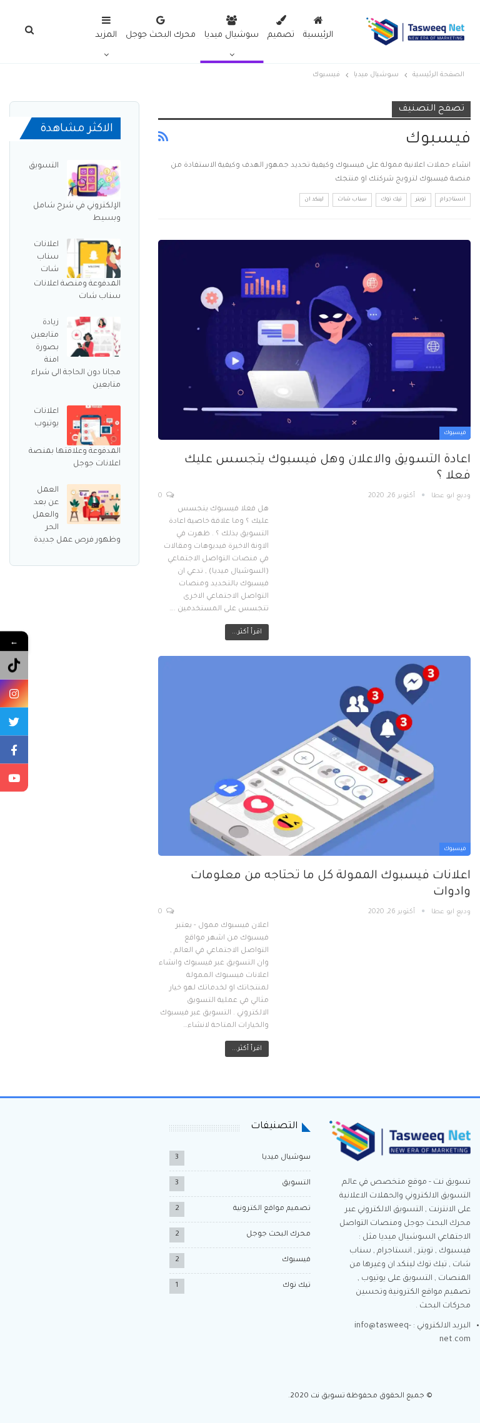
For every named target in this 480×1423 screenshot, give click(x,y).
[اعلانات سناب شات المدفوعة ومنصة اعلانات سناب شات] (94, 259)
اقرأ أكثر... (247, 632)
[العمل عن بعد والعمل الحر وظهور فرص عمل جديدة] (94, 504)
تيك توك (391, 200)
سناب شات (352, 200)
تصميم (281, 35)
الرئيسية (318, 35)
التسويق (296, 1183)
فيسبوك (455, 433)
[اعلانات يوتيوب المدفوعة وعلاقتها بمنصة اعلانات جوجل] (94, 425)
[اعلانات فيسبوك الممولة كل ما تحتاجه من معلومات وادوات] (314, 756)
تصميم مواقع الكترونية (272, 1209)
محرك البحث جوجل (161, 35)
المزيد (106, 35)
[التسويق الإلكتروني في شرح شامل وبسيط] (94, 180)
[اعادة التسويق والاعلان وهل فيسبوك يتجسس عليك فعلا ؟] (314, 340)
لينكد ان (314, 200)
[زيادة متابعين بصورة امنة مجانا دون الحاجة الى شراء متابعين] (94, 337)
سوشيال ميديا (231, 35)
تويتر (421, 200)
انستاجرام (453, 200)
